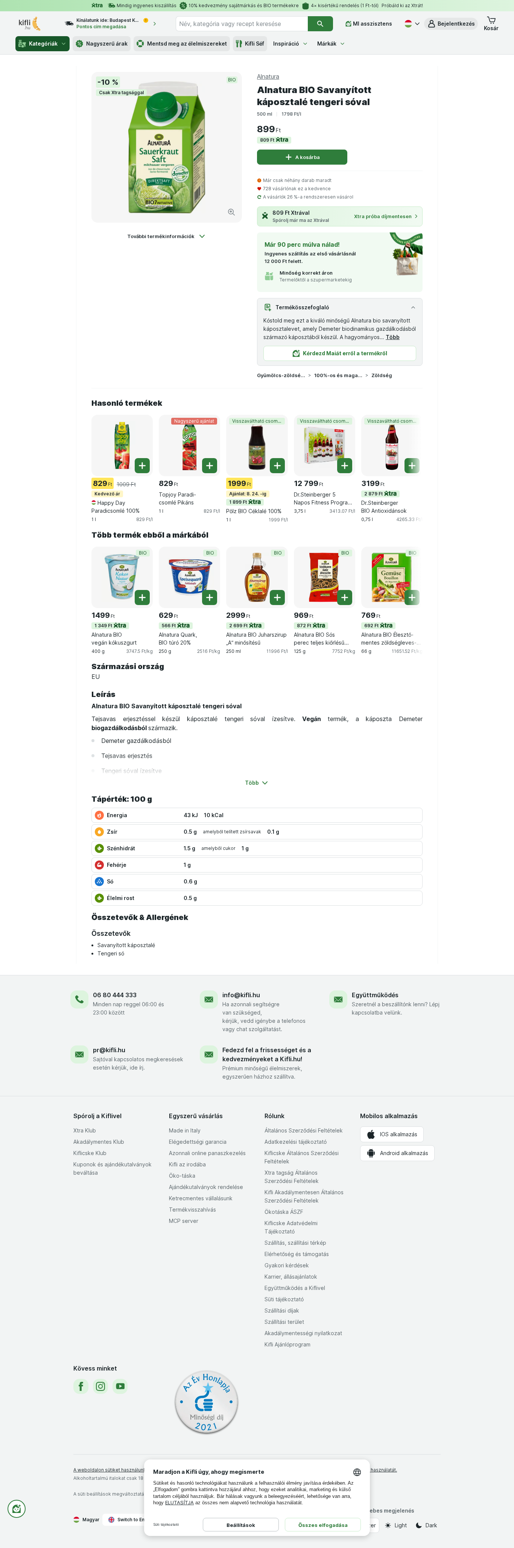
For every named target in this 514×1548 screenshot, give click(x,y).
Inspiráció (286, 43)
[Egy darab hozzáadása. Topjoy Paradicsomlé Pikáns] (209, 465)
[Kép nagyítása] (231, 212)
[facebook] (80, 1386)
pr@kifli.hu (109, 1050)
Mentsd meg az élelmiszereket (187, 43)
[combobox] (242, 23)
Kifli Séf (254, 43)
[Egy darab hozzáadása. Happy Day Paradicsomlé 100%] (142, 465)
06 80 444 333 (115, 995)
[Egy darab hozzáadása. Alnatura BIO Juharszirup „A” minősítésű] (277, 597)
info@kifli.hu (241, 995)
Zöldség (381, 375)
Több (393, 337)
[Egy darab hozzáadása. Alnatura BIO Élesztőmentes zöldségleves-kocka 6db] (412, 597)
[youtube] (120, 1386)
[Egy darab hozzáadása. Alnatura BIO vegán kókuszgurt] (142, 597)
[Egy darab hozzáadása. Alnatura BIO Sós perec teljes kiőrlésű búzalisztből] (344, 597)
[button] (451, 24)
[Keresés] (320, 23)
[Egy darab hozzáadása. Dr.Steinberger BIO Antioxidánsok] (412, 465)
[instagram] (100, 1386)
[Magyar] (411, 23)
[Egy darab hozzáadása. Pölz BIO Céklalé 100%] (277, 465)
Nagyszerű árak (107, 43)
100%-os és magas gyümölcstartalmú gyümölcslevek (338, 375)
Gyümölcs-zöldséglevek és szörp (281, 375)
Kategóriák (43, 43)
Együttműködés (375, 995)
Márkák (326, 43)
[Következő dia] (407, 445)
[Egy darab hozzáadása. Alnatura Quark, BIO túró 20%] (209, 597)
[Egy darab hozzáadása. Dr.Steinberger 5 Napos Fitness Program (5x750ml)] (344, 465)
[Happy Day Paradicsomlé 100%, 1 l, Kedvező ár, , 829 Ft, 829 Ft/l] (122, 445)
